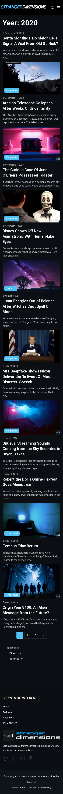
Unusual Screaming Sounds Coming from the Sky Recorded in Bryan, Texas (31, 448)
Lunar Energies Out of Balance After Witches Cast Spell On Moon (29, 306)
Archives (7, 712)
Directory (15, 653)
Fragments (8, 717)
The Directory (10, 722)
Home (15, 787)
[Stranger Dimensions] (25, 7)
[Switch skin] (52, 9)
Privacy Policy (44, 787)
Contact (32, 787)
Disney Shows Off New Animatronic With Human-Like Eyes (28, 236)
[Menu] (58, 9)
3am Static (16, 658)
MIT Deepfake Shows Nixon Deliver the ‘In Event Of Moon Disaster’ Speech (27, 376)
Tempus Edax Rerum (20, 546)
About (6, 706)
